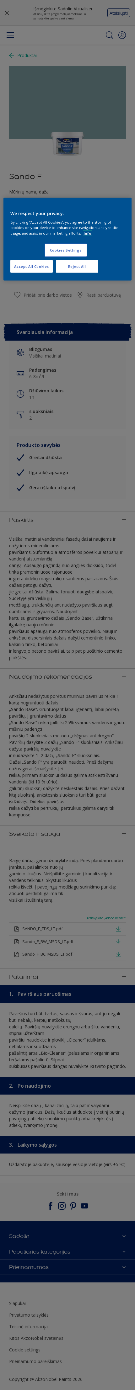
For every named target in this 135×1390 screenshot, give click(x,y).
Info (87, 233)
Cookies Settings (66, 249)
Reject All (77, 266)
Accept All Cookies (31, 266)
